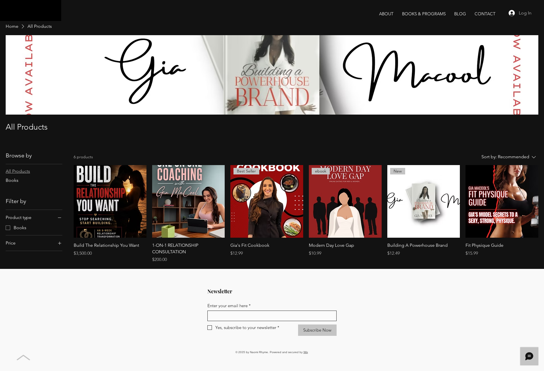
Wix (305, 352)
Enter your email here (229, 305)
